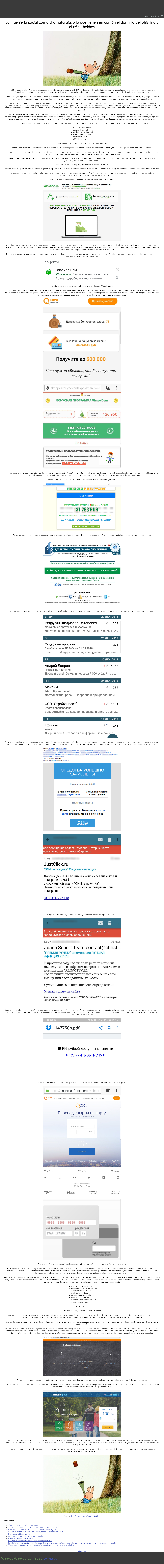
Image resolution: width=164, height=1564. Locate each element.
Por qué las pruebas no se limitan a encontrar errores (30, 1541)
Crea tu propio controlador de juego (23, 1525)
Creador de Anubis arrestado (20, 1538)
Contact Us (50, 1558)
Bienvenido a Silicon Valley (19, 1534)
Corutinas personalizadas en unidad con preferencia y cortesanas (35, 1529)
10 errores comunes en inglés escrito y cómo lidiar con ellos (32, 1527)
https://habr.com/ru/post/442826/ (84, 1516)
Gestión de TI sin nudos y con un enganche (25, 1536)
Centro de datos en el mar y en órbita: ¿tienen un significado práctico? (37, 1532)
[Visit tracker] (162, 1558)
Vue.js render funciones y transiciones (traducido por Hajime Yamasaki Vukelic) (41, 1545)
